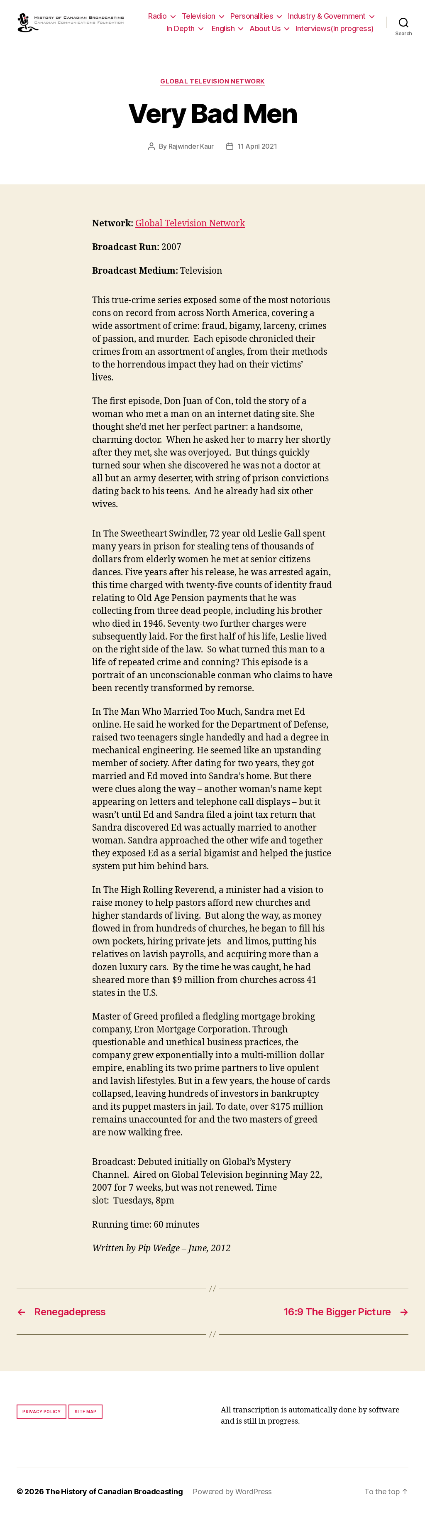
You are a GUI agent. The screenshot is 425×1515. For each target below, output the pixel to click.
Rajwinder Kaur (191, 146)
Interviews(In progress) (335, 28)
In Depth (181, 28)
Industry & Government (327, 16)
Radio (157, 16)
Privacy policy (41, 1411)
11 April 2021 (257, 146)
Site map (86, 1411)
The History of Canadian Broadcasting (114, 1491)
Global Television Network (212, 81)
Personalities (252, 16)
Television (198, 16)
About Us (265, 28)
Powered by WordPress (232, 1491)
